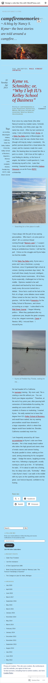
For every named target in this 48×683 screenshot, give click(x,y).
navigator (6, 164)
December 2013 (11, 636)
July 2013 (9, 652)
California (6, 140)
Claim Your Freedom (12, 558)
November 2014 (11, 617)
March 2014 (10, 624)
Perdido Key (5, 169)
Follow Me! (10, 533)
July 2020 (9, 585)
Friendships (21, 109)
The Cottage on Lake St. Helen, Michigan (18, 575)
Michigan (21, 110)
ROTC (4, 172)
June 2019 (9, 593)
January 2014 (10, 632)
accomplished (17, 441)
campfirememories (20, 18)
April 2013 (9, 664)
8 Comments (42, 108)
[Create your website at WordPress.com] (24, 3)
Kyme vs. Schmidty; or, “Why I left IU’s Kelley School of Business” (26, 90)
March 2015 (10, 609)
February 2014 (10, 628)
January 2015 (10, 613)
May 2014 (9, 620)
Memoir (15, 110)
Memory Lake (30, 243)
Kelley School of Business (35, 416)
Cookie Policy (8, 673)
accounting (6, 132)
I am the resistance (12, 561)
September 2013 (11, 644)
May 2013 (9, 660)
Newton (7, 167)
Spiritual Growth (27, 112)
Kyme (37, 133)
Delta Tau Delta (19, 136)
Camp (14, 109)
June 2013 (9, 656)
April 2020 (9, 589)
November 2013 (11, 640)
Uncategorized (17, 114)
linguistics (6, 156)
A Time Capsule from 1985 (14, 565)
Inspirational (30, 109)
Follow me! (9, 545)
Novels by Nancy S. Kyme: (12, 11)
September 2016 (11, 601)
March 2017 (10, 597)
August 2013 (10, 648)
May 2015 (9, 605)
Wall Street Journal (19, 309)
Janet (37, 318)
